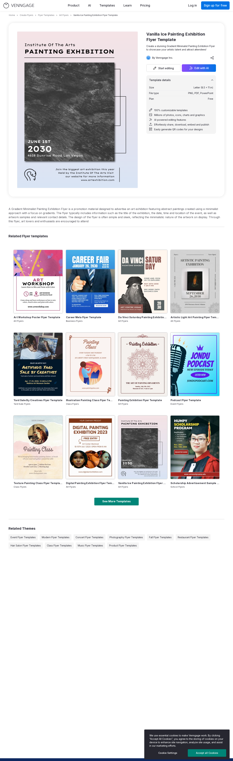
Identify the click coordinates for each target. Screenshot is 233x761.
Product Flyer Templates (123, 545)
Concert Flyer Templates (89, 537)
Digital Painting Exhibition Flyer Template (90, 483)
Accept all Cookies (207, 752)
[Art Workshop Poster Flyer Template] (38, 281)
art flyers (64, 15)
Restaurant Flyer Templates (193, 537)
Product (73, 5)
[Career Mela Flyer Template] (90, 281)
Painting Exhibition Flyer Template (140, 400)
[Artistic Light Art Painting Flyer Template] (195, 281)
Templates (107, 5)
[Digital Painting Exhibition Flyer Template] (90, 447)
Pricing (145, 5)
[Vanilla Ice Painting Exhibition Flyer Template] (142, 447)
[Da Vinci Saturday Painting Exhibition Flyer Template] (142, 281)
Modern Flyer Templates (55, 537)
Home (12, 15)
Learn (127, 5)
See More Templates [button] (116, 501)
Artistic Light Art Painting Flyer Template (195, 317)
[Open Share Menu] (212, 58)
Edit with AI (201, 68)
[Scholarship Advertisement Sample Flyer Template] (195, 447)
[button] (163, 68)
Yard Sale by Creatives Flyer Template (38, 400)
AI (89, 5)
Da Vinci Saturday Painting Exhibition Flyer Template (142, 317)
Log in (192, 5)
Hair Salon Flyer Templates (26, 545)
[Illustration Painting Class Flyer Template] (90, 364)
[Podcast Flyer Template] (195, 364)
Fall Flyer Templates (160, 537)
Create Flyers (26, 15)
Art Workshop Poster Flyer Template (37, 317)
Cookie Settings (167, 752)
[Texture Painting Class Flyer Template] (38, 447)
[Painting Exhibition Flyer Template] (142, 364)
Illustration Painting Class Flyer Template (90, 400)
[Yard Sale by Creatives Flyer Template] (38, 364)
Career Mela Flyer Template (83, 317)
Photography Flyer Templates (126, 537)
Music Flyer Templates (90, 545)
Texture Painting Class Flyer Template (38, 483)
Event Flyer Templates (23, 537)
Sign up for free (215, 5)
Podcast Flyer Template (186, 400)
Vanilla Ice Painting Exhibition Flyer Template (142, 483)
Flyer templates (46, 15)
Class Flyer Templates (59, 545)
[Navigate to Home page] (18, 5)
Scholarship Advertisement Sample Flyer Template (195, 483)
